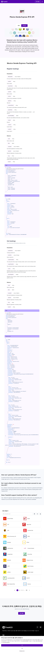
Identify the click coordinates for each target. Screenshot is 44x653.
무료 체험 (21, 613)
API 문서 (24, 25)
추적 (19, 25)
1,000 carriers (28, 499)
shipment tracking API (17, 497)
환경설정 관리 (22, 650)
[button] (22, 635)
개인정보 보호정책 (6, 642)
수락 (22, 645)
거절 (22, 648)
